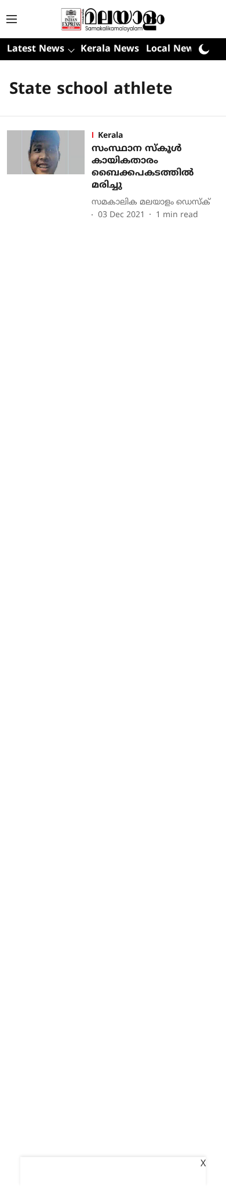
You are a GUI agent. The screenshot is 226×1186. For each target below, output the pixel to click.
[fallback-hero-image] (49, 176)
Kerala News (110, 49)
